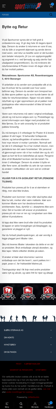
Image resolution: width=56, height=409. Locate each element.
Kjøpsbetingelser (32, 364)
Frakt (18, 364)
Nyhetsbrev (41, 370)
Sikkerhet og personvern (21, 370)
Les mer (46, 388)
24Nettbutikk (33, 397)
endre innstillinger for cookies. (19, 391)
